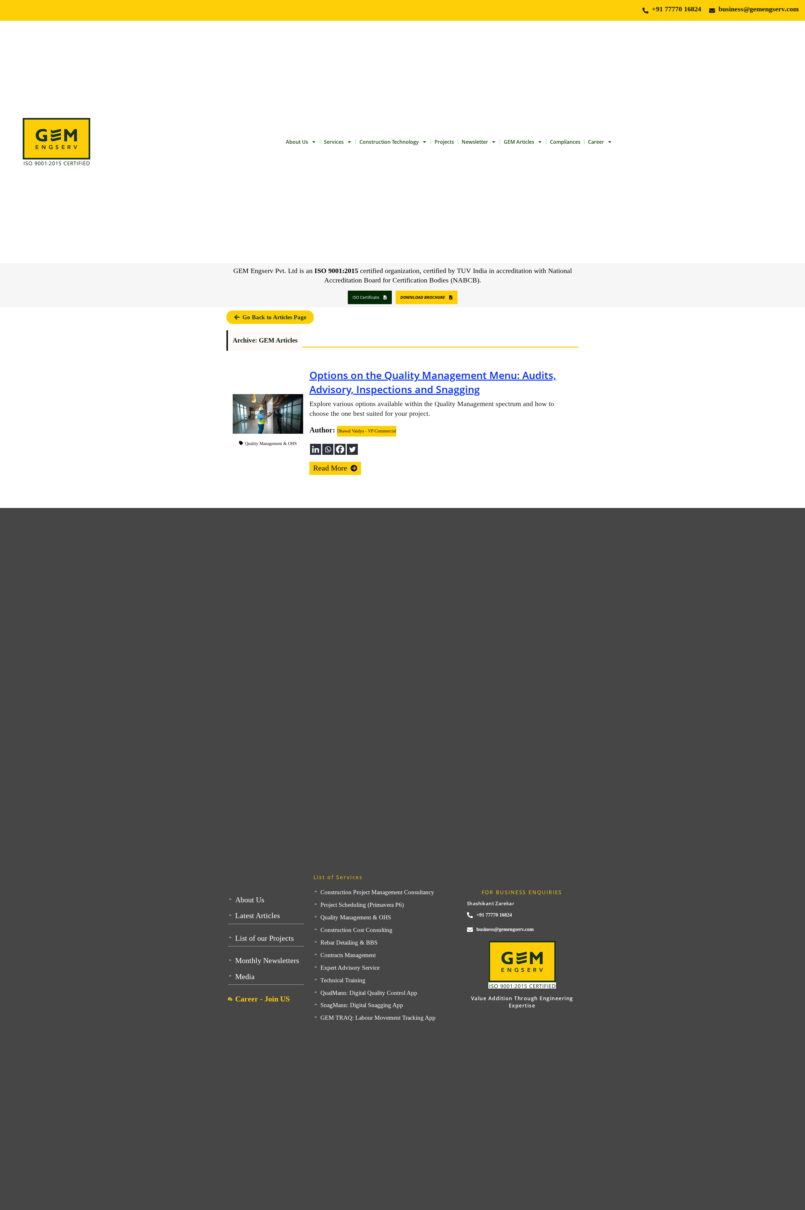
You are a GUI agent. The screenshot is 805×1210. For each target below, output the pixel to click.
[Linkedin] (315, 449)
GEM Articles (519, 141)
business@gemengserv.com (759, 9)
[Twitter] (352, 449)
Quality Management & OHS (271, 443)
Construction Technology (389, 141)
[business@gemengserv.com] (712, 11)
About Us (297, 141)
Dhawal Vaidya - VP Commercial (366, 431)
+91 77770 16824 (676, 9)
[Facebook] (340, 449)
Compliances (565, 141)
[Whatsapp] (327, 449)
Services (334, 141)
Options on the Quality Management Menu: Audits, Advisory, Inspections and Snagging (432, 382)
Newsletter (475, 141)
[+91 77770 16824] (645, 11)
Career (596, 141)
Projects (444, 141)
